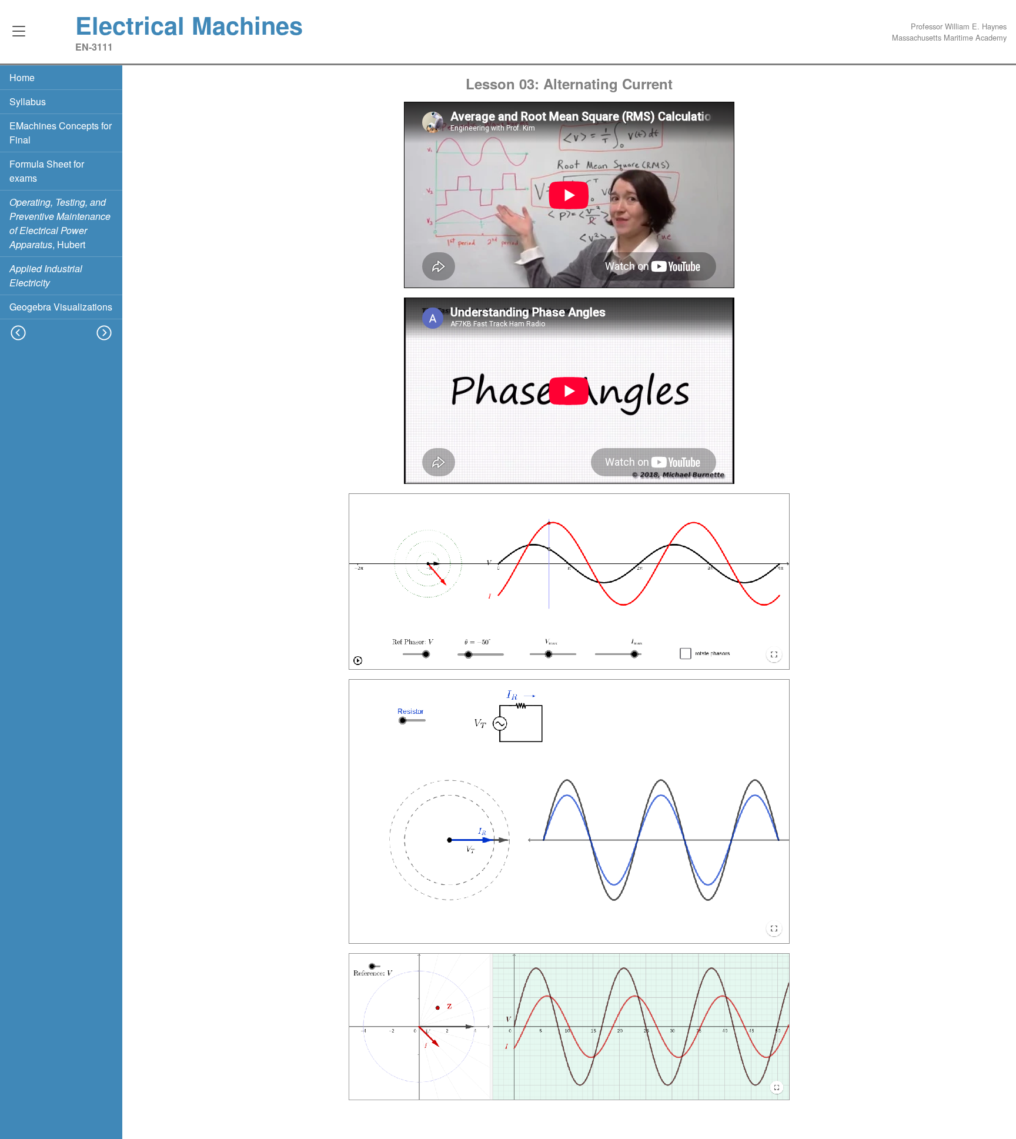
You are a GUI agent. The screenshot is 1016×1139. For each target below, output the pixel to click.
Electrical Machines (189, 24)
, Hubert (60, 223)
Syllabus (27, 101)
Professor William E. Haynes (959, 26)
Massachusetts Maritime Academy (949, 37)
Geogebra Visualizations (60, 306)
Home (22, 77)
